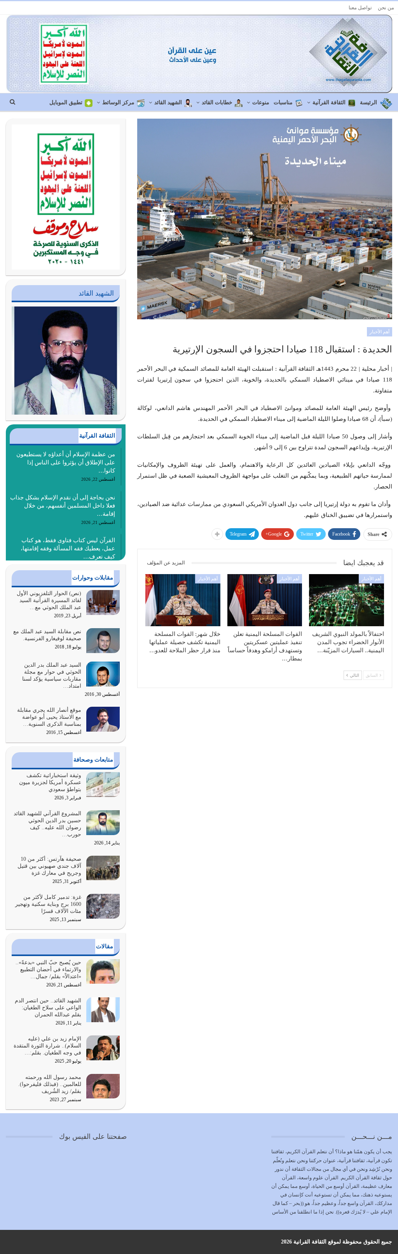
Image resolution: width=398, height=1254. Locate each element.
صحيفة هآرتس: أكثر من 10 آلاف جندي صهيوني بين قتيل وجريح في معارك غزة (49, 866)
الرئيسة (368, 102)
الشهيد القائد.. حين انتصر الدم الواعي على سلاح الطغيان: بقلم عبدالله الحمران (48, 1008)
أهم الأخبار (379, 332)
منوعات (260, 102)
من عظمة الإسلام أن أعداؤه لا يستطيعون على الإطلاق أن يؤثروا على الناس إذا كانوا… (65, 462)
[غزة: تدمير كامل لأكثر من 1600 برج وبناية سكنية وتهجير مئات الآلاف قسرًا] (103, 906)
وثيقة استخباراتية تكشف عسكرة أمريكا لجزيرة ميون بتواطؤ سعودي (50, 782)
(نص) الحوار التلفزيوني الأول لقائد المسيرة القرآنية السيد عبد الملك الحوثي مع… (49, 600)
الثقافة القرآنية (329, 102)
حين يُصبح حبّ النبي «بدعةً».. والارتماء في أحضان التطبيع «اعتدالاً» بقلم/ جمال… (48, 969)
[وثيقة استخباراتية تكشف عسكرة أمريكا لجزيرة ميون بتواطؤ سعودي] (103, 784)
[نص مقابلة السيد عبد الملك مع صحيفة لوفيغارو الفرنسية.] (103, 640)
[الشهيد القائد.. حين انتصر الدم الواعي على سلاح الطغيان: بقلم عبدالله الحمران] (103, 1009)
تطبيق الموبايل (65, 102)
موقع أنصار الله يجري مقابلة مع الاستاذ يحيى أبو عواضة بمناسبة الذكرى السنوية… (49, 717)
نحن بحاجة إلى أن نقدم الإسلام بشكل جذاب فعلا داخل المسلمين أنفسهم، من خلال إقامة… (62, 505)
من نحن (386, 8)
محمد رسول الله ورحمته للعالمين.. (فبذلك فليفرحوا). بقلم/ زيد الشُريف (49, 1084)
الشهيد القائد (168, 102)
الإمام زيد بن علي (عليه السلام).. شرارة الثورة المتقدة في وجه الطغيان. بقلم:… (47, 1046)
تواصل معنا (360, 8)
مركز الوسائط (118, 102)
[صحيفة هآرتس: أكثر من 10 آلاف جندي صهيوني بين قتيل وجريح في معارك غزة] (103, 868)
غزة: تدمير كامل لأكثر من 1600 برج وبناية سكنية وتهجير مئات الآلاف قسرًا (48, 904)
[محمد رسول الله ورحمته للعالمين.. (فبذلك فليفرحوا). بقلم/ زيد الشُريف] (103, 1086)
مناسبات (283, 102)
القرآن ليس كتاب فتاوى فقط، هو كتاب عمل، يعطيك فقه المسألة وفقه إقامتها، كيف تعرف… (68, 548)
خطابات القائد (217, 102)
